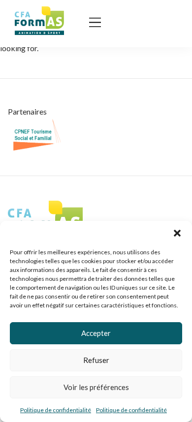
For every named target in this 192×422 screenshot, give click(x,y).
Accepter (96, 333)
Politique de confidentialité (55, 410)
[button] (177, 233)
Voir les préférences (96, 387)
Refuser (96, 360)
